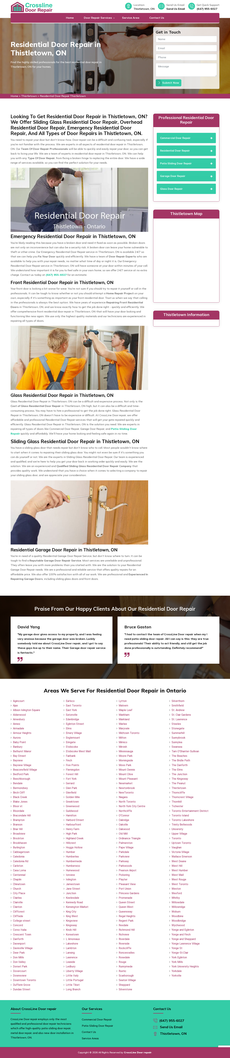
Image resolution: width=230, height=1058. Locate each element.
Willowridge (178, 906)
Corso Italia (19, 929)
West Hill (177, 865)
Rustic (122, 971)
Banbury (17, 746)
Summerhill (178, 733)
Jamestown (73, 884)
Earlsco (70, 701)
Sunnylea (177, 742)
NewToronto (126, 792)
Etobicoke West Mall (78, 751)
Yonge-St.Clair (180, 952)
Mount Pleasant (128, 778)
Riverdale (124, 939)
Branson (17, 824)
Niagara (123, 797)
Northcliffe (125, 811)
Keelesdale (72, 897)
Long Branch (73, 989)
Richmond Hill (127, 929)
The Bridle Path (181, 760)
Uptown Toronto (181, 843)
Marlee (123, 723)
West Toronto (180, 884)
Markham (124, 714)
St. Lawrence (179, 719)
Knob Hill (71, 929)
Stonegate (178, 728)
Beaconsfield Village (25, 769)
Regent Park (126, 920)
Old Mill (123, 833)
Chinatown (19, 884)
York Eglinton (179, 957)
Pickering (124, 875)
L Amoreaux (73, 939)
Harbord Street (75, 820)
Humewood (72, 870)
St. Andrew (178, 710)
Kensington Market (77, 906)
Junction (71, 893)
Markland (124, 719)
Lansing (70, 952)
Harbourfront (73, 824)
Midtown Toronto (129, 733)
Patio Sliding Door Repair (97, 1025)
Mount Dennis (127, 769)
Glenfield (71, 792)
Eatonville (71, 714)
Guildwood (72, 811)
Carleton (18, 865)
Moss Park (125, 765)
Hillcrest (71, 843)
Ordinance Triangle (130, 838)
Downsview (19, 975)
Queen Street (127, 902)
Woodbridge (179, 920)
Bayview (18, 760)
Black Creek (20, 797)
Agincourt (18, 701)
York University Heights (185, 966)
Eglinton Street (75, 723)
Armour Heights (22, 733)
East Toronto (73, 705)
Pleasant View (127, 884)
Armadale (18, 728)
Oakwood (124, 829)
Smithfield (178, 705)
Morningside (126, 760)
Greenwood (72, 806)
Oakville (123, 824)
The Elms (177, 769)
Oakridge (124, 820)
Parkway (124, 861)
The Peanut (179, 783)
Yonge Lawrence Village (186, 943)
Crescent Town (22, 934)
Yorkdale (177, 971)
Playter (123, 879)
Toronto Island (180, 815)
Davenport (19, 943)
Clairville (18, 902)
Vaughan (177, 847)
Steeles (176, 723)
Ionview (70, 875)
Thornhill (177, 801)
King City (71, 911)
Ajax (15, 705)
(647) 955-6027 (207, 8)
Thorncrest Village (182, 797)
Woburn (176, 911)
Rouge (122, 962)
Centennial (19, 875)
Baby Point (19, 742)
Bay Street (19, 755)
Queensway (125, 911)
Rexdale (123, 925)
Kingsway (71, 925)
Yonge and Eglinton (183, 929)
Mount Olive (126, 774)
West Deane (179, 861)
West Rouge (179, 879)
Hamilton (71, 815)
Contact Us (156, 17)
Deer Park (19, 952)
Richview (124, 934)
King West (72, 916)
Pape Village (126, 847)
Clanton (17, 906)
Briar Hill (18, 829)
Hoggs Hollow (74, 847)
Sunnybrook (178, 737)
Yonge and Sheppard (184, 939)
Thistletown (29, 96)
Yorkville (176, 975)
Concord (18, 925)
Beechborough (21, 778)
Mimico (123, 742)
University (177, 829)
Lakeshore (72, 943)
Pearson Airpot (127, 870)
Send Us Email (175, 8)
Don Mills (18, 957)
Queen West (126, 906)
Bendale (18, 783)
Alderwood (19, 714)
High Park (71, 833)
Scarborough (126, 975)
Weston (176, 888)
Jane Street (73, 888)
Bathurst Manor (22, 751)
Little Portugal (74, 980)
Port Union (125, 888)
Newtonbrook (127, 788)
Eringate (71, 742)
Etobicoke (72, 746)
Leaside (70, 962)
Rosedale (124, 957)
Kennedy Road (74, 902)
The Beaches (179, 755)
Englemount (73, 737)
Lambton (71, 948)
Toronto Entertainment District (190, 811)
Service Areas (90, 1038)
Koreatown (72, 934)
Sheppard (124, 984)
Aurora (17, 737)
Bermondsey (20, 788)
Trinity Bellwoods (182, 824)
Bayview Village (22, 765)
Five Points (72, 765)
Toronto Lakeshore (183, 820)
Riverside (124, 943)
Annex (16, 723)
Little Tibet (73, 984)
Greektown (72, 801)
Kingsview (72, 920)
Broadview (19, 833)
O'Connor (124, 815)
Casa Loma (19, 870)
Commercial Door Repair (97, 1019)
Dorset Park (20, 966)
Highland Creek (75, 838)
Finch (69, 760)
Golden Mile (73, 797)
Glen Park (71, 788)
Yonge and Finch (181, 934)
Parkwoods (125, 865)
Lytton (123, 701)
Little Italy (72, 975)
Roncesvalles (127, 952)
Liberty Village (74, 971)
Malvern (123, 705)
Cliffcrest (19, 911)
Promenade (125, 897)
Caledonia (18, 856)
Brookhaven (20, 843)
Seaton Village (127, 980)
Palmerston (126, 843)
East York (71, 710)
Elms (69, 728)
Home (70, 17)
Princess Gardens (129, 893)
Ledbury (70, 966)
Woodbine (177, 916)
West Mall (178, 875)
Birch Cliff (19, 792)
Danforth (18, 939)
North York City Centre (132, 806)
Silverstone (125, 989)
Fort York (71, 778)
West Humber (180, 870)
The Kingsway (180, 778)
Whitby (176, 897)
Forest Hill (72, 774)
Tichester (177, 806)
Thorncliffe (178, 792)
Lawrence (71, 957)
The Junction (179, 774)
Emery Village (74, 733)
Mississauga (126, 751)
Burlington (19, 847)
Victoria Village (180, 852)
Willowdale (178, 902)
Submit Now (170, 82)
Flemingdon (72, 769)
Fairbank (71, 755)
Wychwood (178, 925)
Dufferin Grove (21, 984)
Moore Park (126, 755)
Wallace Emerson (182, 856)
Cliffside (18, 916)
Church (17, 888)
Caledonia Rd (20, 861)
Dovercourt (19, 971)
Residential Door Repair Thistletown (63, 96)
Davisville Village (23, 948)
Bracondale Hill (22, 815)
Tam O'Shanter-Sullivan (185, 751)
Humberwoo (73, 865)
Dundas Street (21, 989)
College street (21, 920)
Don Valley (19, 962)
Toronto (176, 838)
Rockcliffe (125, 948)
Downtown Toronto (24, 980)
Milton (122, 737)
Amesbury (19, 719)
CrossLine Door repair (138, 1052)
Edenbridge (72, 719)
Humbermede (74, 861)
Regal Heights (127, 916)
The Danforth (180, 765)
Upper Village (179, 833)
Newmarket (126, 783)
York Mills (177, 962)
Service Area (130, 17)
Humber (70, 852)
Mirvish (123, 746)
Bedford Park (21, 774)
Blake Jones (20, 801)
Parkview (124, 856)
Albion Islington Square (26, 710)
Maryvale (124, 728)
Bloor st (17, 806)
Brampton (19, 820)
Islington (71, 879)
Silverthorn (178, 701)
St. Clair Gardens (181, 714)
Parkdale (124, 852)
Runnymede (126, 966)
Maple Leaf (125, 710)
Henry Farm (72, 829)
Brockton (18, 838)
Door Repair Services (98, 17)
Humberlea (72, 856)
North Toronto (127, 801)
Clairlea (17, 897)
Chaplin (17, 879)
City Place (19, 893)
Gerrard (70, 783)
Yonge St (177, 948)
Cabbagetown (21, 852)
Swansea (177, 746)
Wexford (177, 893)
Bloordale (18, 811)
